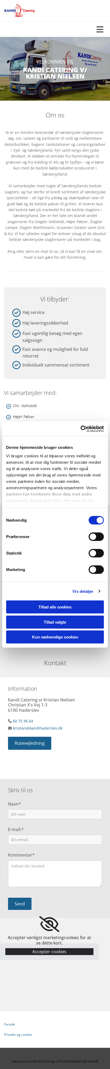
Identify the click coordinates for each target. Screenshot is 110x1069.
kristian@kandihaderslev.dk (37, 728)
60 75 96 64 (23, 720)
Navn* (14, 804)
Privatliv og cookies (18, 1034)
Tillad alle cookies (55, 607)
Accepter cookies (49, 952)
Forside (9, 1024)
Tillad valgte (55, 622)
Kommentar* (21, 855)
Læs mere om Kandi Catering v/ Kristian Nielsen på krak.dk (55, 1061)
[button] (29, 743)
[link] (49, 924)
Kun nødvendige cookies (55, 637)
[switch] (96, 537)
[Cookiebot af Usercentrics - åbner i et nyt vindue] (80, 428)
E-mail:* (16, 829)
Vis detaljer (82, 591)
